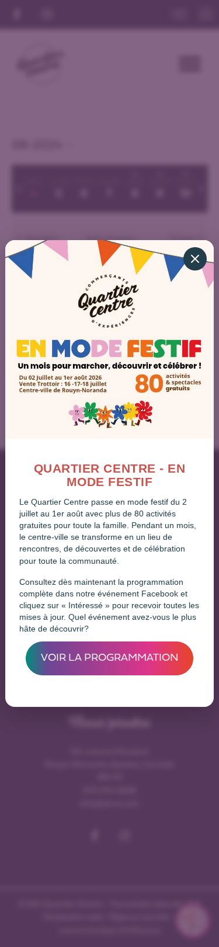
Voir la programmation (110, 658)
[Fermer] (195, 258)
